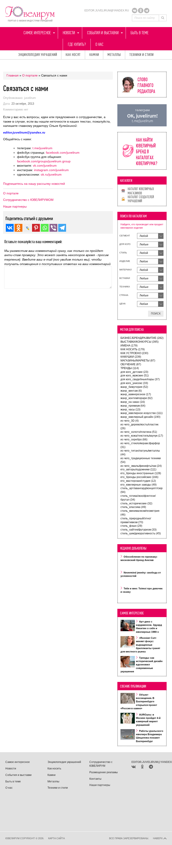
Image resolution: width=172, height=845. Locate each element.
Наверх (158, 838)
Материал (125, 269)
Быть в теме (139, 32)
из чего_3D (129, 420)
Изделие (124, 261)
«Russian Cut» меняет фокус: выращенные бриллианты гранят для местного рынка (140, 645)
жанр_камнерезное (135, 394)
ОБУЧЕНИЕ (130, 364)
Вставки (124, 278)
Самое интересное (37, 32)
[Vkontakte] (10, 228)
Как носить (54, 768)
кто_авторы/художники (138, 469)
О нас (99, 44)
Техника (124, 286)
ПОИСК (156, 313)
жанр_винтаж (131, 390)
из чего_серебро (133, 439)
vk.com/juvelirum (45, 165)
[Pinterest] (36, 228)
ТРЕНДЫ (129, 368)
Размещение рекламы (103, 772)
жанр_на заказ (132, 401)
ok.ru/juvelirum (51, 174)
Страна (123, 295)
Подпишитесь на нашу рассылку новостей (34, 183)
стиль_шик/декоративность (140, 533)
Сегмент (124, 235)
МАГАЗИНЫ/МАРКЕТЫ (137, 360)
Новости (69, 32)
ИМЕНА (129, 345)
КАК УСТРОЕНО (134, 353)
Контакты (95, 778)
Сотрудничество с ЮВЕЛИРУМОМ (28, 200)
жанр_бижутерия (134, 387)
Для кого (125, 244)
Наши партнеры (15, 206)
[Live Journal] (27, 228)
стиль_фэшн (131, 525)
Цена (122, 303)
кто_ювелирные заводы (138, 484)
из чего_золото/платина (138, 431)
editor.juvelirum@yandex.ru (106, 10)
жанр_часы (130, 409)
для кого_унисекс (134, 383)
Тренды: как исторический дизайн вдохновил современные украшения (141, 664)
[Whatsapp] (45, 228)
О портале (30, 75)
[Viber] (53, 228)
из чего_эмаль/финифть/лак (141, 465)
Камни (94, 54)
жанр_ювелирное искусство (141, 413)
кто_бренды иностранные (140, 473)
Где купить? (77, 44)
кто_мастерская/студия (138, 480)
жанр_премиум (132, 405)
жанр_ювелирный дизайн (140, 416)
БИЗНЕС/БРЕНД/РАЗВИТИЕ (141, 338)
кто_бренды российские (139, 477)
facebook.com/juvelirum (63, 152)
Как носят (73, 54)
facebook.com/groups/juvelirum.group (44, 161)
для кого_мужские (134, 375)
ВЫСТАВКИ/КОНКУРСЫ (139, 341)
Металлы (114, 54)
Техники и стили (141, 54)
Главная (12, 75)
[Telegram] (146, 10)
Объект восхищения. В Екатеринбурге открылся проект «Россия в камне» (138, 701)
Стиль (123, 252)
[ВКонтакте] (134, 10)
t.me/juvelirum (42, 148)
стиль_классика (133, 507)
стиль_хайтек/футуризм (138, 529)
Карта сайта (56, 838)
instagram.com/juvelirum (51, 170)
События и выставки (103, 32)
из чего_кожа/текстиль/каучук (141, 435)
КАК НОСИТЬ (132, 349)
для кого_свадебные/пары (140, 379)
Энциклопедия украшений (37, 54)
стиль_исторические (136, 503)
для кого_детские (134, 372)
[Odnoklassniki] (140, 10)
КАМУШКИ (130, 356)
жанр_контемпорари (136, 398)
